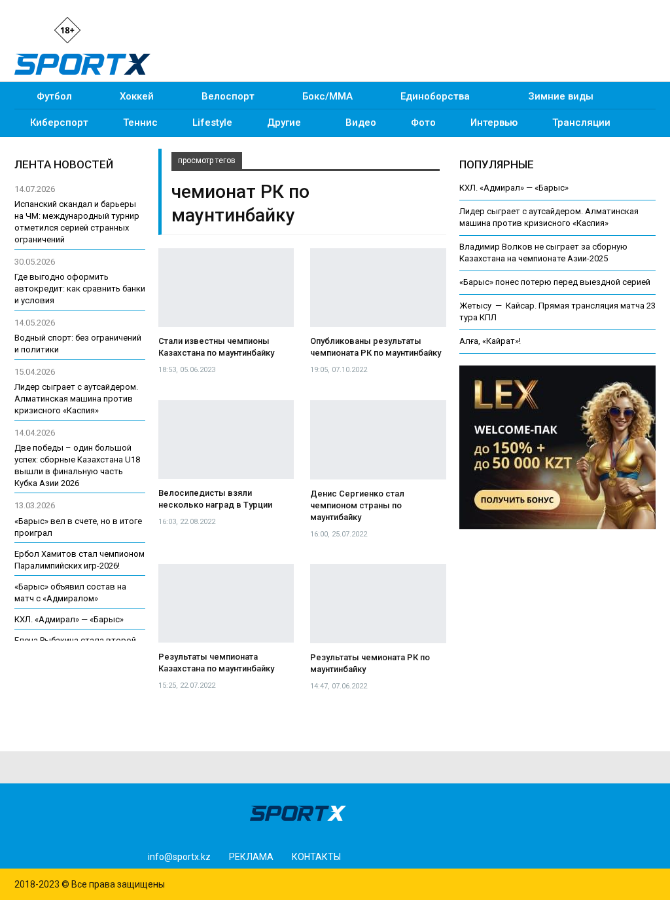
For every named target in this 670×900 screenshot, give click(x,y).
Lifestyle (212, 122)
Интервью (494, 122)
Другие (284, 122)
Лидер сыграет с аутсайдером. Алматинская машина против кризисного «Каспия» (76, 398)
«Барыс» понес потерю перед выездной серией (554, 282)
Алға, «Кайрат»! (490, 341)
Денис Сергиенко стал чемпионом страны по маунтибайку (357, 505)
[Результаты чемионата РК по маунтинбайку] (378, 603)
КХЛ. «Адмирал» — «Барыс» (514, 188)
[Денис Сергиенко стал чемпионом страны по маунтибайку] (378, 439)
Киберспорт (59, 122)
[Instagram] (106, 29)
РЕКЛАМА (251, 857)
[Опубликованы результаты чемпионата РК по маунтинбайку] (378, 288)
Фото (423, 122)
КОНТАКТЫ (316, 857)
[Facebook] (128, 29)
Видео (360, 122)
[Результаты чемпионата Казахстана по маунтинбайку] (226, 603)
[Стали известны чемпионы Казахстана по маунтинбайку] (226, 287)
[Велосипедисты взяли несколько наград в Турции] (226, 439)
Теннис (140, 122)
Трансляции (581, 122)
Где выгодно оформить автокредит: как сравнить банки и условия (79, 288)
